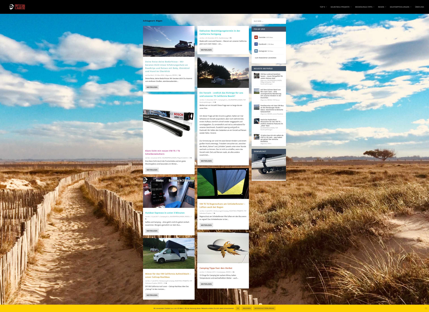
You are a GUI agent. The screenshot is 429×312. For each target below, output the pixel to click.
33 (165, 283)
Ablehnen (247, 308)
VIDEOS (187, 216)
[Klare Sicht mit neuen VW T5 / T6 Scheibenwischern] (169, 120)
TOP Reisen (276, 100)
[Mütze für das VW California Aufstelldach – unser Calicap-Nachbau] (169, 253)
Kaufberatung (223, 38)
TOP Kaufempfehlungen (268, 83)
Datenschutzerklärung (264, 308)
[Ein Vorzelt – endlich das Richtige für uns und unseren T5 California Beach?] (223, 72)
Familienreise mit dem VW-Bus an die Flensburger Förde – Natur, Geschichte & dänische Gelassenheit (272, 108)
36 (214, 102)
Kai (149, 158)
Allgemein (168, 75)
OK (238, 308)
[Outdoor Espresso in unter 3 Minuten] (169, 192)
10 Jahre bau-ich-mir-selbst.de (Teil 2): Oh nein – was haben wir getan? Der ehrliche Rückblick (272, 138)
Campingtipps (221, 272)
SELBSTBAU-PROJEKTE (340, 7)
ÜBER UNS (419, 7)
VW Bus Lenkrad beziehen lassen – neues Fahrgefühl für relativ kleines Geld (272, 76)
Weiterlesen (152, 87)
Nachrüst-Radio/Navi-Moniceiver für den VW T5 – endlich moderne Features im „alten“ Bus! (272, 123)
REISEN (381, 7)
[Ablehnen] (426, 308)
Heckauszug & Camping (166, 281)
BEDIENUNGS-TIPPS (363, 7)
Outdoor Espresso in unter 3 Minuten (165, 212)
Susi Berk (151, 75)
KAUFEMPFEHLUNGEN (399, 7)
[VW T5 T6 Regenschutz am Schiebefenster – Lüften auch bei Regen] (223, 183)
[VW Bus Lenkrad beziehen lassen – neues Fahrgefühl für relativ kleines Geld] (256, 75)
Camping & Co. (164, 216)
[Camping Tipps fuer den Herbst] (223, 247)
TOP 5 (322, 7)
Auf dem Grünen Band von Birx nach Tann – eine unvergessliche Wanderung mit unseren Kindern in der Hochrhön (271, 94)
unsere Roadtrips (278, 114)
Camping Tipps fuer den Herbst (216, 268)
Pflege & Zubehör (182, 158)
